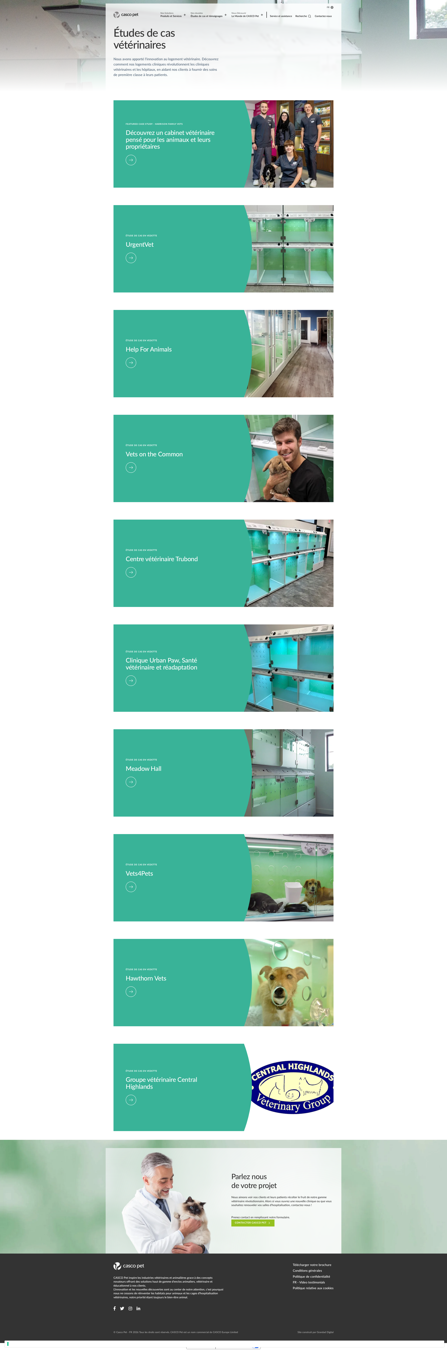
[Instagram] (130, 1308)
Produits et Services (171, 14)
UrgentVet (119, 207)
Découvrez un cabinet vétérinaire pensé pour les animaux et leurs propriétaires (161, 102)
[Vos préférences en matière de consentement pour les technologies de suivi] (224, 1344)
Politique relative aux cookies (313, 1288)
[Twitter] (122, 1308)
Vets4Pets (119, 836)
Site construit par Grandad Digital (316, 1332)
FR (328, 7)
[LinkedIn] (138, 1308)
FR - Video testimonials (309, 1282)
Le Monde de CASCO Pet (245, 14)
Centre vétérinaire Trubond (129, 521)
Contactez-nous (323, 16)
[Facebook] (114, 1308)
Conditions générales (307, 1270)
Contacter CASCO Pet (250, 1223)
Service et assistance (281, 16)
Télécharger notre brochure (312, 1265)
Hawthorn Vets (122, 940)
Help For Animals (123, 311)
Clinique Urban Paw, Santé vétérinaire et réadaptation (146, 626)
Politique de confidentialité (311, 1276)
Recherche (301, 16)
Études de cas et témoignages (206, 14)
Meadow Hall (121, 731)
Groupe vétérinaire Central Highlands (136, 1045)
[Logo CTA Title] (126, 15)
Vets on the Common (126, 416)
